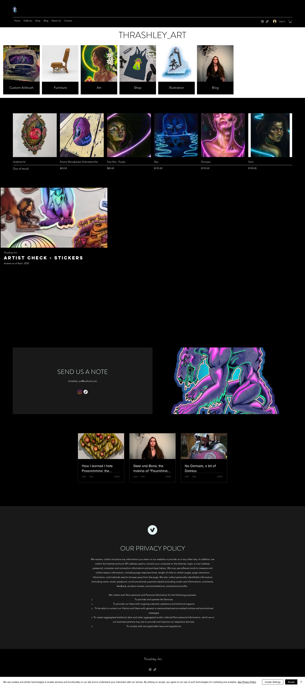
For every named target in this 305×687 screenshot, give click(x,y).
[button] (290, 21)
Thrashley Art (153, 659)
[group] (152, 144)
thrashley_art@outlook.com (82, 381)
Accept (291, 682)
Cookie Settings (273, 682)
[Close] (301, 681)
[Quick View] (35, 135)
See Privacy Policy (247, 682)
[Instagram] (262, 21)
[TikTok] (86, 392)
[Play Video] (54, 218)
